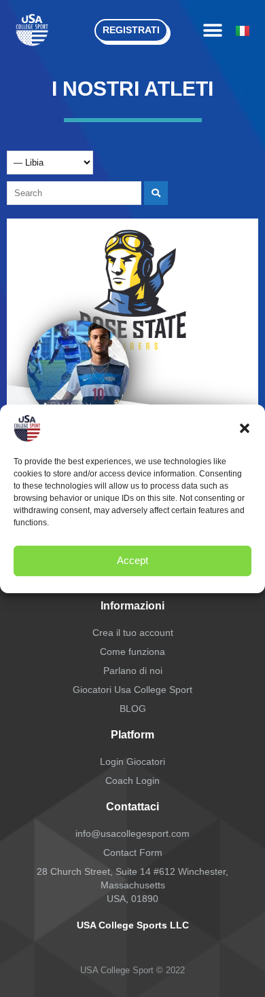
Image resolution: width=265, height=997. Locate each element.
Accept (132, 560)
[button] (244, 428)
